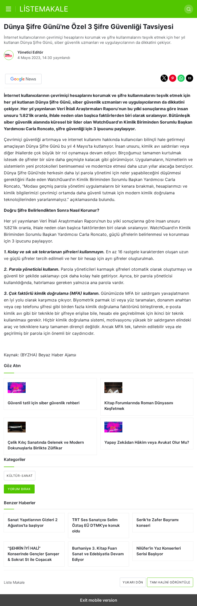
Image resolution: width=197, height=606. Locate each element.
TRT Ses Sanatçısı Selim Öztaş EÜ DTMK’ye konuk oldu (96, 525)
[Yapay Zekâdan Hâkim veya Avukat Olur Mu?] (147, 433)
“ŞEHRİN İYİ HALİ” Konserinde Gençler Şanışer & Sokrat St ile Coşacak (33, 554)
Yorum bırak (19, 489)
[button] (164, 78)
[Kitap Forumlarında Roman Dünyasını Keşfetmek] (147, 396)
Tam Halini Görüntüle (170, 582)
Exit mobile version (98, 600)
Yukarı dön (133, 582)
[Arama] (188, 9)
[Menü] (10, 9)
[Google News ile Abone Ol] (23, 79)
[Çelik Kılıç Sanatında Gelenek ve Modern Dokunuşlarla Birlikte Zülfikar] (50, 436)
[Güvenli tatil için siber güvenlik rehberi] (50, 394)
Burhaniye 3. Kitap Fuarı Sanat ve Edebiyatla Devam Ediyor (98, 554)
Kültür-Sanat (20, 476)
